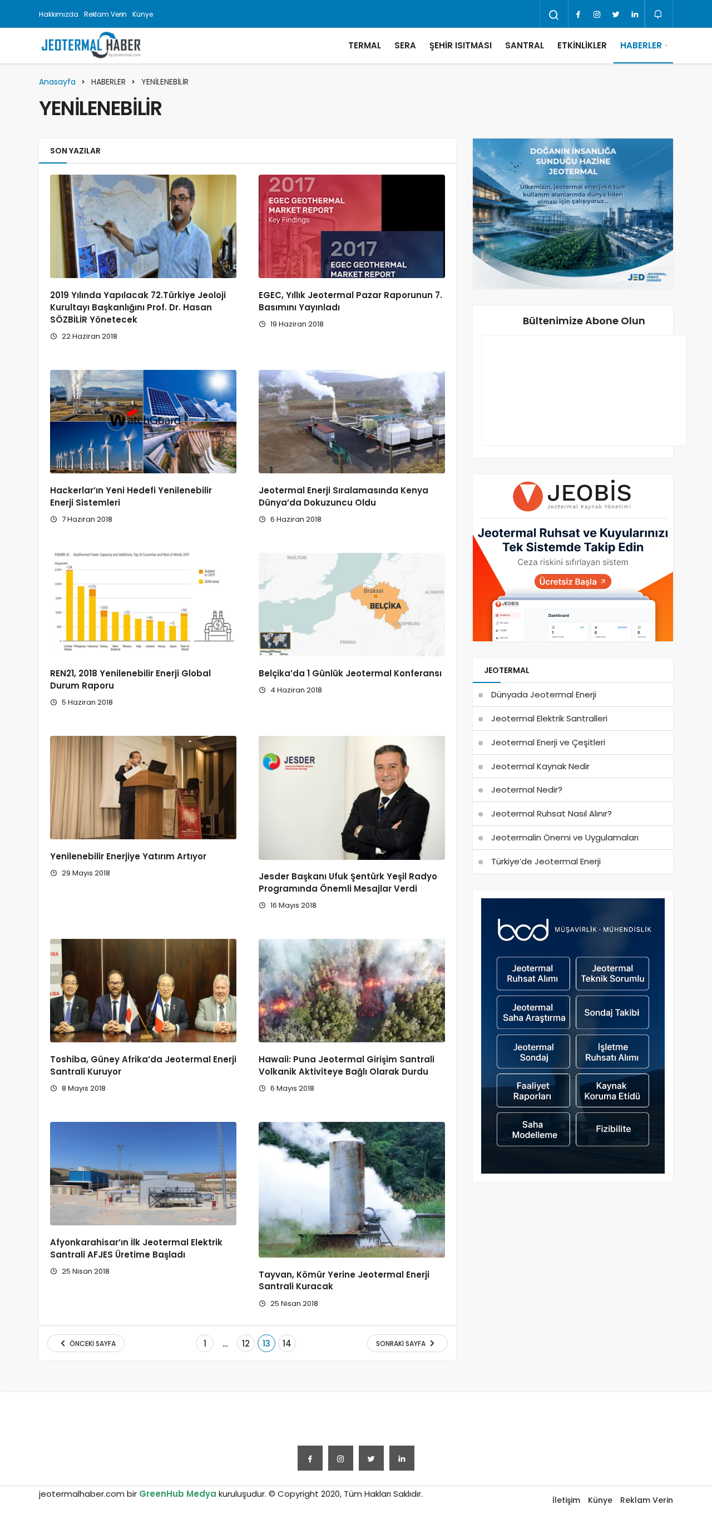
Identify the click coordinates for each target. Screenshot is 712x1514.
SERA (405, 45)
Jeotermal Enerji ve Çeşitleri (548, 742)
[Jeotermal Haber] (91, 45)
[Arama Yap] (554, 15)
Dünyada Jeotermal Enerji (543, 694)
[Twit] (615, 14)
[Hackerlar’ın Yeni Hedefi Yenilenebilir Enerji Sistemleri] (143, 421)
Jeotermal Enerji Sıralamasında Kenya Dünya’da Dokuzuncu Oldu (343, 496)
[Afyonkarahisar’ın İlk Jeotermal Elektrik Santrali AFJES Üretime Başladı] (143, 1173)
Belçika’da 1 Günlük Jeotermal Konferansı (350, 673)
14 (287, 1343)
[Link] (634, 14)
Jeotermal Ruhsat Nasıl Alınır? (551, 813)
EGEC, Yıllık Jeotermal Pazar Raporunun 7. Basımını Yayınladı (350, 301)
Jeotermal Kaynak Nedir (540, 766)
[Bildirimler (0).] (659, 14)
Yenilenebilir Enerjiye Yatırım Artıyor (128, 856)
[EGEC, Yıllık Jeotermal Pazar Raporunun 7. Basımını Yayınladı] (352, 226)
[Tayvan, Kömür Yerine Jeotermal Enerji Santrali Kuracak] (352, 1190)
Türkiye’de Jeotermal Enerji (546, 861)
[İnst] (596, 14)
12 (246, 1343)
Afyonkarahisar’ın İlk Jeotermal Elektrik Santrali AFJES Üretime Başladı (136, 1248)
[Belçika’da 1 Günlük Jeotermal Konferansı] (352, 604)
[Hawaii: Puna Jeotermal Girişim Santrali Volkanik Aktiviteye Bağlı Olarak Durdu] (352, 990)
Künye (142, 14)
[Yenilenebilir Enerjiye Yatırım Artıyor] (143, 787)
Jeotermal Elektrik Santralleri (549, 718)
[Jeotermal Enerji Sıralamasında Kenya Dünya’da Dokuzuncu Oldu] (352, 421)
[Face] (577, 14)
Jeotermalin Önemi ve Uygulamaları (565, 837)
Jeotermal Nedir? (526, 789)
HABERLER (641, 45)
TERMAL (364, 45)
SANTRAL (524, 45)
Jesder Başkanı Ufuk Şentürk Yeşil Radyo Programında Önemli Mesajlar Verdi (348, 882)
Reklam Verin (105, 14)
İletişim (566, 1500)
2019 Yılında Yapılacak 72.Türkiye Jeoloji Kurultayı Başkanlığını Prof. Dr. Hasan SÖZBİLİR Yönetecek (138, 307)
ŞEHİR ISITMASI (460, 45)
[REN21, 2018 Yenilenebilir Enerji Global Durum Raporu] (143, 604)
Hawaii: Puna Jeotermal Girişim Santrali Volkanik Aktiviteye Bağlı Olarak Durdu (346, 1065)
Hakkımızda (58, 14)
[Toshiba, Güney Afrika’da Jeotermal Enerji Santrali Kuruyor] (143, 990)
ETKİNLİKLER (582, 45)
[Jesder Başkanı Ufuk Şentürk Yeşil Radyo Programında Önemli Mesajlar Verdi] (352, 798)
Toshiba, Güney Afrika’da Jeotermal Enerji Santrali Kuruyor (143, 1065)
